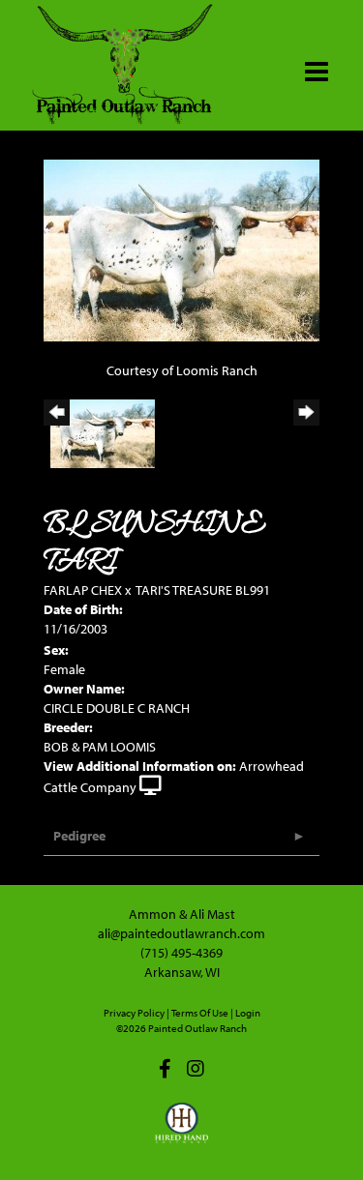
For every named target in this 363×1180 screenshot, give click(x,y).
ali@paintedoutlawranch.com (181, 933)
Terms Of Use (199, 1012)
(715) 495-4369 (181, 952)
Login (247, 1012)
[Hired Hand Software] (181, 1132)
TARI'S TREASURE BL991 (203, 590)
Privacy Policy (134, 1012)
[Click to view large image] (181, 249)
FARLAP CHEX (83, 590)
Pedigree (79, 835)
